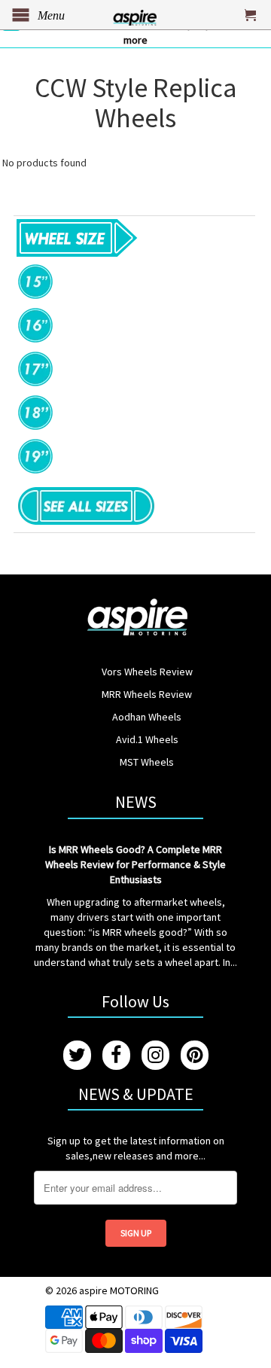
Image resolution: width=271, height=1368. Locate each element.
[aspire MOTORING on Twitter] (77, 1055)
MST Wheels (147, 762)
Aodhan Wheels (146, 717)
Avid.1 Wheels (147, 739)
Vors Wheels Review (147, 671)
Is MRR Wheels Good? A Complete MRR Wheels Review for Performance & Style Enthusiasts (135, 864)
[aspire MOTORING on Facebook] (116, 1055)
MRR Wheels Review (147, 694)
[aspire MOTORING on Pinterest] (195, 1055)
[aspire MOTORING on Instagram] (155, 1055)
